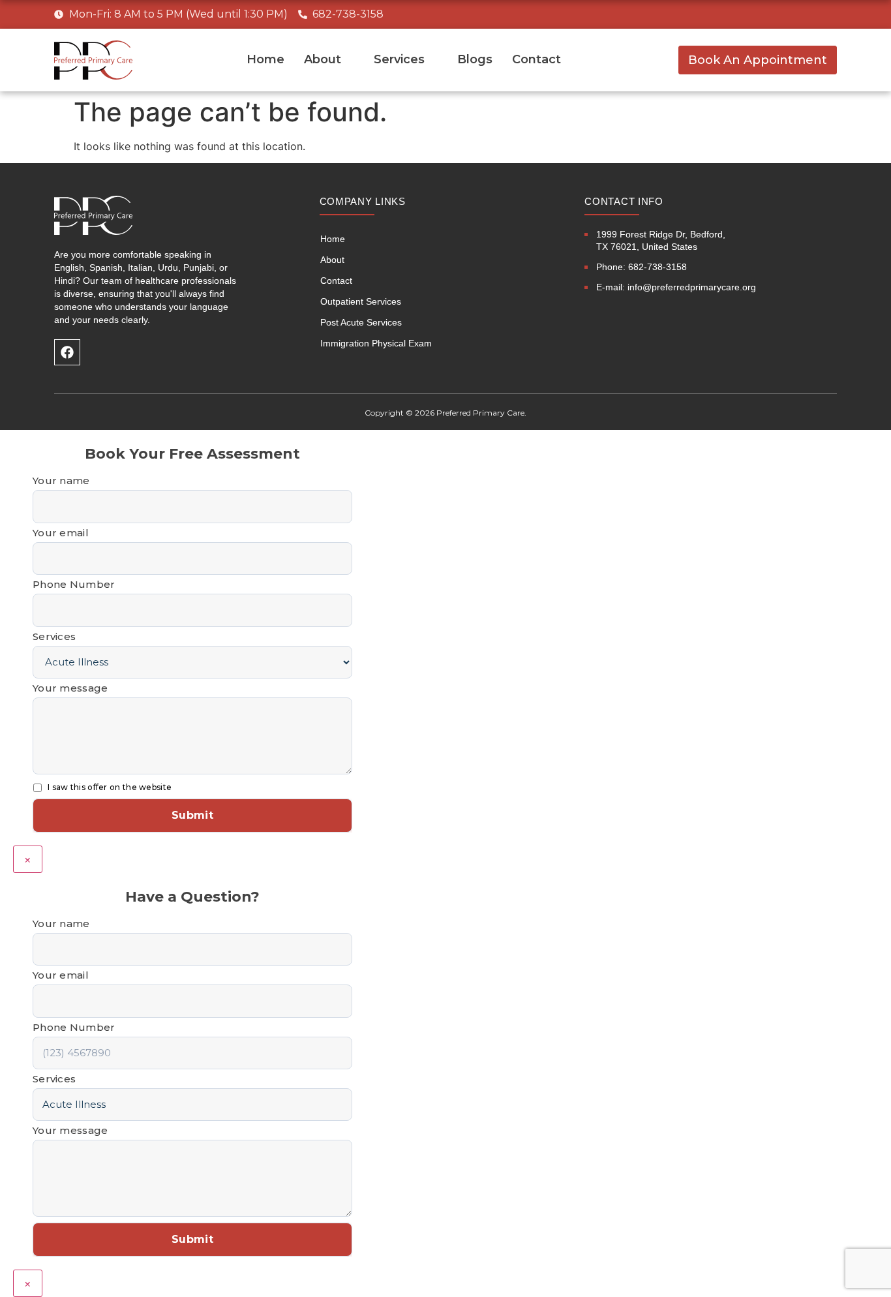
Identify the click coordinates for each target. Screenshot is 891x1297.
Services (399, 59)
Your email (61, 532)
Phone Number (74, 584)
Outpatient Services (360, 301)
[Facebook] (67, 352)
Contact (536, 59)
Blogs (474, 59)
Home (265, 59)
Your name (61, 480)
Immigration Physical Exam (376, 343)
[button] (757, 60)
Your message (70, 688)
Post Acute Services (361, 322)
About (322, 59)
